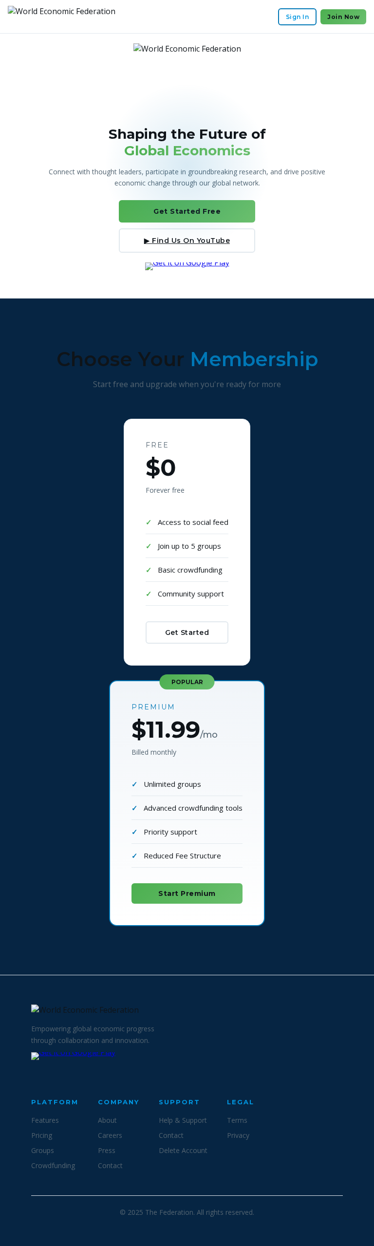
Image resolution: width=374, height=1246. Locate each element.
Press (106, 1150)
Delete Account (183, 1150)
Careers (110, 1135)
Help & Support (183, 1120)
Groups (42, 1150)
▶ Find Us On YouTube (187, 240)
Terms (237, 1120)
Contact (110, 1165)
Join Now (343, 16)
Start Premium (187, 893)
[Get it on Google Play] (187, 275)
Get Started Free (187, 211)
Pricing (41, 1135)
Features (45, 1120)
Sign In (297, 16)
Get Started (187, 632)
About (107, 1120)
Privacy (238, 1135)
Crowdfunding (53, 1165)
